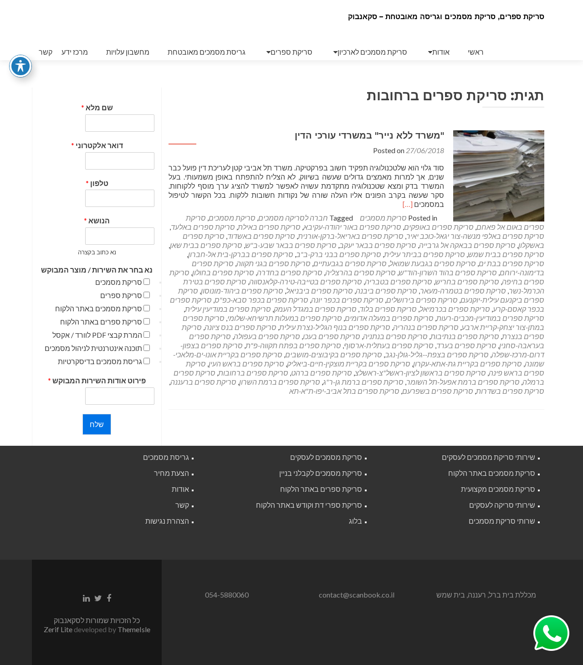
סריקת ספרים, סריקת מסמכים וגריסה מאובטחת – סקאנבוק (446, 16)
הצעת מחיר (171, 473)
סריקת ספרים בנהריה (426, 327)
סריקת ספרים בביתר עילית (424, 254)
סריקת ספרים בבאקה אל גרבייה (467, 245)
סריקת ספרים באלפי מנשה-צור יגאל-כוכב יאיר (475, 236)
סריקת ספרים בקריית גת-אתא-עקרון (467, 363)
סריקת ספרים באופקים (439, 226)
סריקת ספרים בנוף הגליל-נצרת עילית (334, 327)
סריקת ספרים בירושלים (422, 299)
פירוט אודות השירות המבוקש (97, 380)
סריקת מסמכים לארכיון (372, 51)
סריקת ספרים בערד (466, 345)
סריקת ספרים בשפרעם (437, 391)
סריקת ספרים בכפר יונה (347, 299)
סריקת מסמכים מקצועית (498, 489)
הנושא (97, 220)
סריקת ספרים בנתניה (395, 336)
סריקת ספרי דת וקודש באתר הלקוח (309, 504)
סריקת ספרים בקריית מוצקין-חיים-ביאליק (348, 363)
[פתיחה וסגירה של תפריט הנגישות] (20, 66)
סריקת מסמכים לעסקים (326, 457)
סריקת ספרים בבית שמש (506, 254)
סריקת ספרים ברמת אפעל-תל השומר (463, 381)
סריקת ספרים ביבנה (386, 290)
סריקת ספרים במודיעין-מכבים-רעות (490, 318)
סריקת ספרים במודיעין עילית (228, 308)
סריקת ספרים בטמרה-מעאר (463, 290)
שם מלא (97, 107)
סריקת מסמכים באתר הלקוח (98, 308)
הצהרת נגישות (167, 520)
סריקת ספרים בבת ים (511, 263)
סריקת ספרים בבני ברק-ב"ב (338, 254)
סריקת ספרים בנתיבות (464, 336)
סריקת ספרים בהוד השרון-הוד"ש (448, 272)
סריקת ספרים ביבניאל (319, 290)
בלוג (355, 520)
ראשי (476, 51)
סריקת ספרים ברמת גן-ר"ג (363, 381)
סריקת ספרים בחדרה (289, 272)
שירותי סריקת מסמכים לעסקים (488, 457)
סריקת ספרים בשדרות (510, 391)
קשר (45, 51)
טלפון (97, 183)
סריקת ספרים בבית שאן (206, 245)
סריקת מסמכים (383, 217)
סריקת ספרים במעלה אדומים (389, 318)
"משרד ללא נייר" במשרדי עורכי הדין (369, 135)
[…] (408, 204)
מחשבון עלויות (127, 51)
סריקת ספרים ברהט (321, 372)
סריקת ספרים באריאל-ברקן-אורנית (351, 236)
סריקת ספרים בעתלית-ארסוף (389, 345)
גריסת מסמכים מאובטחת (206, 51)
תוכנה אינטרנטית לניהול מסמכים (93, 348)
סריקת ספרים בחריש (467, 281)
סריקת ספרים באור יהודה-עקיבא (352, 226)
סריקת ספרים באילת (269, 226)
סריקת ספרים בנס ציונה (240, 327)
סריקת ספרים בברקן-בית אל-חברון (240, 254)
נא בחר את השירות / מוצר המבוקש (97, 269)
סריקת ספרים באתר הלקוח (101, 321)
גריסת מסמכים (166, 457)
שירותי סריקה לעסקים (502, 504)
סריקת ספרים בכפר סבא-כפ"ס (261, 299)
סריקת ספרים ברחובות (253, 372)
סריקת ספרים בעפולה (267, 336)
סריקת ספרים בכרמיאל (454, 308)
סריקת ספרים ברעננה (203, 381)
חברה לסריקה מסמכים (293, 217)
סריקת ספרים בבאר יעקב (377, 245)
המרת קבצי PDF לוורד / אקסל (97, 334)
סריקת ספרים (291, 51)
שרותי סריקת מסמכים (502, 520)
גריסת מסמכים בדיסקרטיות (100, 361)
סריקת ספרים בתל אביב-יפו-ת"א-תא (344, 391)
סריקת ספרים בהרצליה (360, 272)
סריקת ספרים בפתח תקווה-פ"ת (293, 345)
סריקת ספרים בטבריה (398, 281)
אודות (441, 51)
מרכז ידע (74, 51)
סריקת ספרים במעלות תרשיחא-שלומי (284, 318)
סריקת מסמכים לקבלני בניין (320, 473)
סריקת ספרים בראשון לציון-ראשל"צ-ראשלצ (420, 372)
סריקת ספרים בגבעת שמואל (432, 263)
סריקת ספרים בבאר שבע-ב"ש (291, 245)
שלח (97, 424)
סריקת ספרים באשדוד (261, 236)
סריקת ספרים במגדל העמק (315, 308)
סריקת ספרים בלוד (388, 308)
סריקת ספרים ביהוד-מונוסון (242, 290)
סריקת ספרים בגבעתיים (350, 263)
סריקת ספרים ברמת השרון (279, 381)
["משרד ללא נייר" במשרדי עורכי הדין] (498, 174)
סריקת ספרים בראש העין (246, 363)
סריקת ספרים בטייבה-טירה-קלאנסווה (305, 281)
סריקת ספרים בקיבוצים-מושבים (333, 354)
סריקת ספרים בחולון (223, 272)
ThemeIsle (134, 629)
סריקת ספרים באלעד (203, 226)
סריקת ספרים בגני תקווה (273, 263)
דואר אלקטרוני (97, 145)
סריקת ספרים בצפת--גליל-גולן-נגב (437, 354)
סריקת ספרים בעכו (331, 336)
